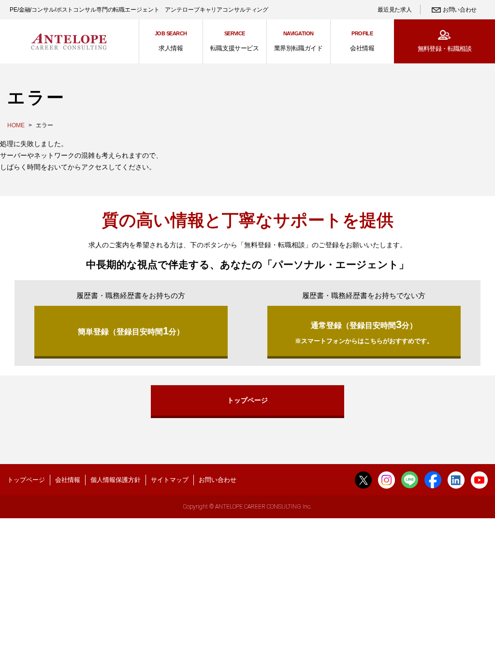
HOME (16, 125)
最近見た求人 (394, 9)
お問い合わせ (460, 9)
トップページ (247, 400)
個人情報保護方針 (115, 479)
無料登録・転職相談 (444, 48)
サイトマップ (170, 479)
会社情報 (67, 479)
